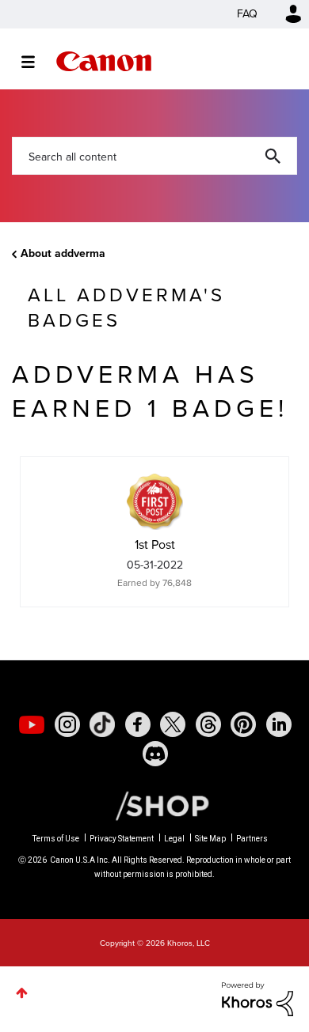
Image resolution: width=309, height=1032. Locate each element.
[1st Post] (154, 501)
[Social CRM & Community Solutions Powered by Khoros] (257, 998)
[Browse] (36, 61)
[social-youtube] (31, 724)
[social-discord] (155, 753)
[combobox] (154, 156)
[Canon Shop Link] (154, 805)
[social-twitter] (172, 724)
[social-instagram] (67, 724)
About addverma (63, 253)
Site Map (210, 838)
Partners (252, 838)
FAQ (247, 14)
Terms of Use (55, 838)
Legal (174, 838)
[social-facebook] (138, 724)
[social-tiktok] (102, 724)
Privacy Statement (122, 838)
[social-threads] (208, 724)
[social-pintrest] (243, 724)
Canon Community (103, 61)
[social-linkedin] (279, 724)
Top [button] (22, 992)
